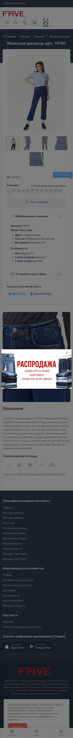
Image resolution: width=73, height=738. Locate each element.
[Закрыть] (67, 352)
